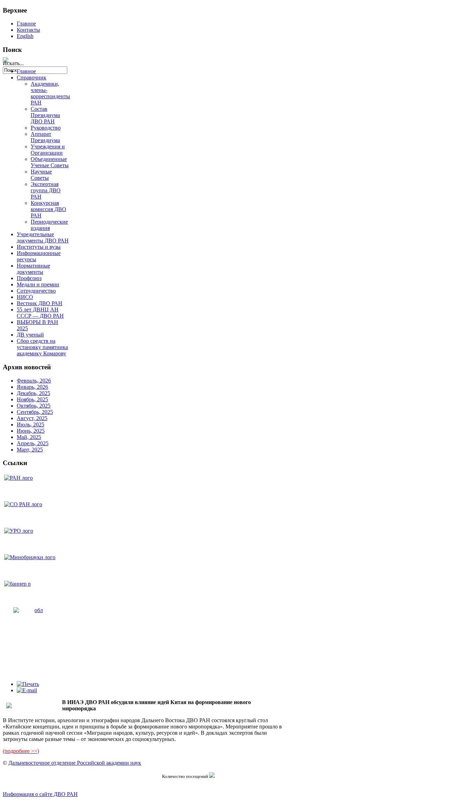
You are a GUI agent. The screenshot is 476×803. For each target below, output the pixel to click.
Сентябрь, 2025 (35, 412)
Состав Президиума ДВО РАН (45, 115)
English (25, 36)
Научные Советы (41, 175)
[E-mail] (27, 690)
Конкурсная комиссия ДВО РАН (48, 209)
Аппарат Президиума (45, 137)
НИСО (25, 297)
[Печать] (28, 684)
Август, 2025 (32, 418)
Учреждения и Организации (48, 150)
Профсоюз (29, 278)
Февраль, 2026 (34, 381)
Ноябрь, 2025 (32, 399)
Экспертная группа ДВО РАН (46, 190)
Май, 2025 (29, 437)
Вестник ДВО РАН (39, 303)
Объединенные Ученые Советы (50, 162)
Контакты (28, 30)
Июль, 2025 (30, 424)
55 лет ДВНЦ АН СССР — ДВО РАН (40, 313)
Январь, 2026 (32, 387)
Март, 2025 (30, 450)
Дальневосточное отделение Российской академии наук (74, 763)
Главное (26, 23)
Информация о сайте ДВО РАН (40, 794)
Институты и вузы (39, 247)
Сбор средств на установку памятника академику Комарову (42, 347)
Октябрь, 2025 (34, 406)
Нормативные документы (33, 269)
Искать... (13, 63)
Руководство (46, 128)
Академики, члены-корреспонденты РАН (50, 93)
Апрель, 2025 (32, 443)
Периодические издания (49, 225)
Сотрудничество (36, 291)
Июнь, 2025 (31, 431)
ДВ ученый (30, 335)
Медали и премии (38, 284)
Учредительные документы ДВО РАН (43, 237)
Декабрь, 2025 (33, 393)
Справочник (31, 77)
